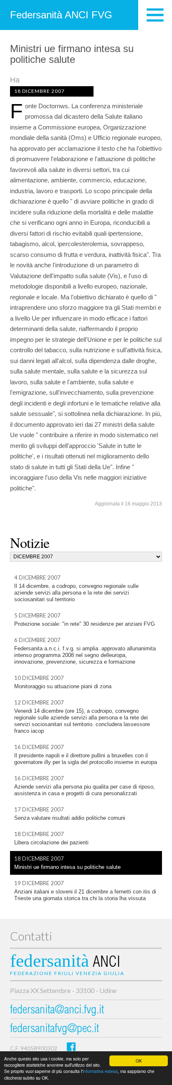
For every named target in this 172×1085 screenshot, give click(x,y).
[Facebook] (71, 1046)
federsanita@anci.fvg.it (57, 1011)
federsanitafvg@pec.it (54, 1029)
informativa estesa (100, 1071)
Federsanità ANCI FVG (61, 14)
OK (139, 1061)
